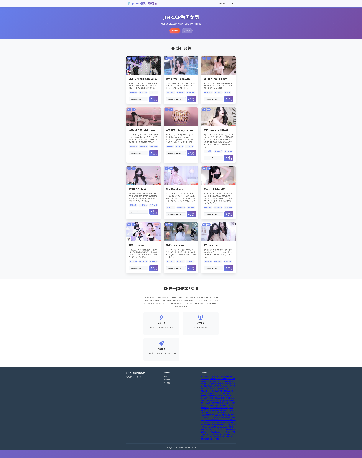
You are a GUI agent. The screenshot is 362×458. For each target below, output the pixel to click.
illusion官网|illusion (215, 427)
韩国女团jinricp (206, 401)
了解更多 (187, 31)
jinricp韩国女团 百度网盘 (221, 381)
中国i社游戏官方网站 (213, 422)
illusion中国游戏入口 (220, 425)
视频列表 (222, 3)
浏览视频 (175, 31)
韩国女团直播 (223, 376)
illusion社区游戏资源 (213, 432)
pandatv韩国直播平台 (218, 384)
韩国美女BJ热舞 (228, 405)
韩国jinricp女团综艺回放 (214, 386)
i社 (207, 417)
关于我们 (232, 3)
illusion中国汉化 (227, 427)
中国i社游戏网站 (214, 439)
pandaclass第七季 (216, 410)
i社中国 (216, 417)
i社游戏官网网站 (218, 420)
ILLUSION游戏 (228, 429)
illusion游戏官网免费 (223, 437)
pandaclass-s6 (213, 376)
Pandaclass (205, 408)
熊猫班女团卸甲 (228, 391)
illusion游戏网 (225, 432)
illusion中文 (205, 429)
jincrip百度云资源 (207, 398)
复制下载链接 (155, 99)
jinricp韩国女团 (211, 379)
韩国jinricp (231, 398)
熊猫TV (208, 384)
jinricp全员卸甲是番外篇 (223, 393)
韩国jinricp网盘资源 (220, 398)
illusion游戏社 (208, 425)
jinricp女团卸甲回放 (208, 393)
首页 (214, 3)
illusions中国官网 (227, 434)
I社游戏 (210, 417)
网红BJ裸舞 (219, 405)
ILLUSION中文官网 (216, 429)
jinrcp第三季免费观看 (215, 391)
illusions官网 (216, 434)
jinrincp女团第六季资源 (209, 396)
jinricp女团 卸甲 (217, 401)
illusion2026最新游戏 (208, 437)
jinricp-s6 (204, 376)
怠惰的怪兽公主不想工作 (214, 413)
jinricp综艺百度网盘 (224, 396)
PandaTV (231, 376)
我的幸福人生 (213, 415)
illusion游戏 (209, 420)
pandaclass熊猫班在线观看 (219, 408)
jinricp (203, 379)
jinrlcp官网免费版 (209, 405)
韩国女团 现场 (208, 381)
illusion (221, 417)
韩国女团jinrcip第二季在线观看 (215, 388)
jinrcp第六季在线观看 (210, 403)
